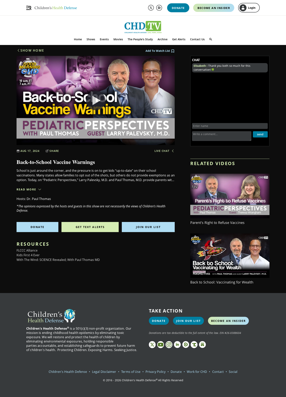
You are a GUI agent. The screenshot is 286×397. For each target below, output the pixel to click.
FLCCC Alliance (27, 250)
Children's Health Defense (68, 372)
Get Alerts (178, 39)
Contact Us (197, 39)
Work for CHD (197, 372)
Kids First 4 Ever (28, 255)
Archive (163, 39)
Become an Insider (228, 321)
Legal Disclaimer (104, 372)
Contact (218, 372)
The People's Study (140, 39)
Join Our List (148, 227)
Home (78, 39)
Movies (118, 39)
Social (233, 372)
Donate (37, 227)
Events (104, 39)
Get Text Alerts (90, 227)
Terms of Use (130, 372)
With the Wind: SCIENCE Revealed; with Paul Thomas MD (58, 260)
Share (54, 151)
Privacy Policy (156, 372)
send (260, 134)
